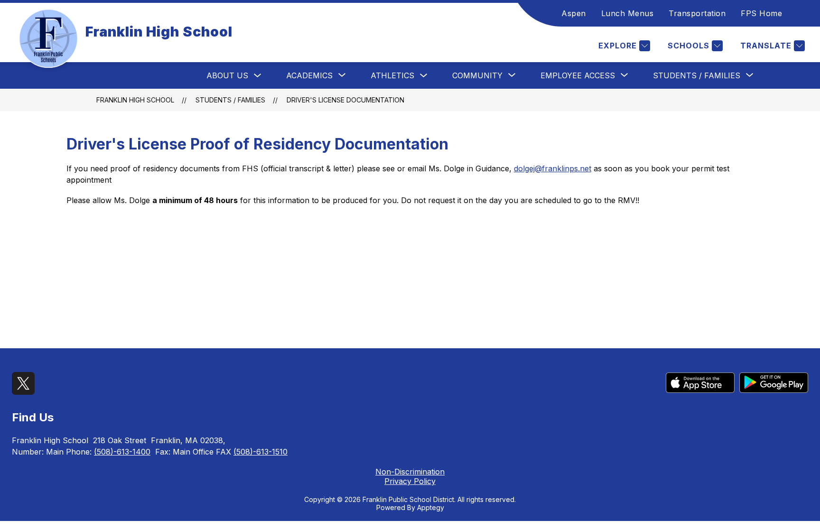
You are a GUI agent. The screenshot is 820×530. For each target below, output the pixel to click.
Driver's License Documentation (345, 100)
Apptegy (430, 507)
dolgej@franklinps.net (552, 168)
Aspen (573, 13)
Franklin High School (135, 100)
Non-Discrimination (410, 471)
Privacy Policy (410, 481)
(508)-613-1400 (122, 451)
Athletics (392, 75)
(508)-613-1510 (260, 451)
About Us (227, 75)
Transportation (697, 13)
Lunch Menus (627, 13)
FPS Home (761, 13)
